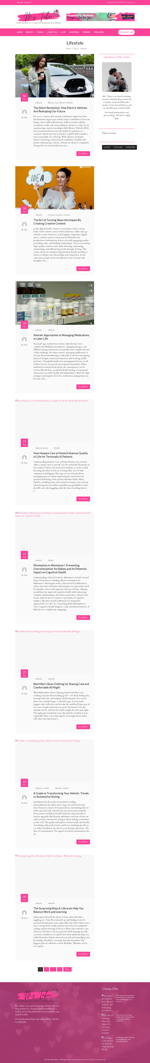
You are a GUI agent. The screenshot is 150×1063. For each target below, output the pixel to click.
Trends (86, 32)
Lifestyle (52, 32)
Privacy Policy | (119, 2)
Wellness (99, 32)
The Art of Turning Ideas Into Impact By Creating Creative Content (57, 221)
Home (19, 32)
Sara (25, 117)
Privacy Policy (89, 1059)
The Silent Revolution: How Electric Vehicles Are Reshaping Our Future (60, 109)
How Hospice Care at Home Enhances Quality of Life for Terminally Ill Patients (60, 454)
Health (56, 448)
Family (40, 32)
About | (110, 2)
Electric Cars (53, 103)
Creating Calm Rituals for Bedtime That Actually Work (125, 1039)
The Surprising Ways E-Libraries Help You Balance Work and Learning (58, 910)
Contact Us (100, 1059)
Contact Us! (126, 32)
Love (63, 32)
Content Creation (55, 215)
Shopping (74, 32)
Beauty (29, 32)
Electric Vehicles (66, 103)
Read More (83, 153)
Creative (66, 215)
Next (67, 969)
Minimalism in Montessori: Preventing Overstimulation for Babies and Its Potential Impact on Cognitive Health (59, 569)
